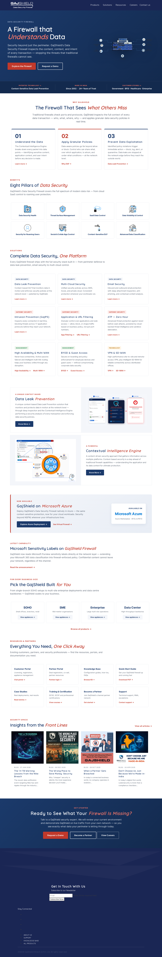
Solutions (107, 5)
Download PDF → (126, 680)
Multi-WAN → (39, 371)
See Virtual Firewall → (62, 524)
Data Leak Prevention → (118, 164)
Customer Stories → (131, 85)
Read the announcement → (22, 567)
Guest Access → (78, 371)
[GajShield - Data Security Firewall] (22, 4)
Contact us (145, 5)
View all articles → (143, 726)
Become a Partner (83, 835)
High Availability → (23, 371)
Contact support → (126, 702)
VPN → (110, 371)
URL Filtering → (83, 335)
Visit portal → (19, 680)
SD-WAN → (120, 371)
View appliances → (27, 617)
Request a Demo (50, 66)
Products (94, 5)
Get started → (89, 702)
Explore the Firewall (22, 66)
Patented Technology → (30, 85)
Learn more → (21, 164)
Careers (133, 5)
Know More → (24, 424)
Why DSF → (66, 164)
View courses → (55, 702)
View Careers (108, 835)
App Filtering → (67, 335)
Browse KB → (89, 680)
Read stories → (20, 700)
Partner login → (55, 680)
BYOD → (64, 371)
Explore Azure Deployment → (33, 524)
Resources (121, 5)
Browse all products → (81, 629)
